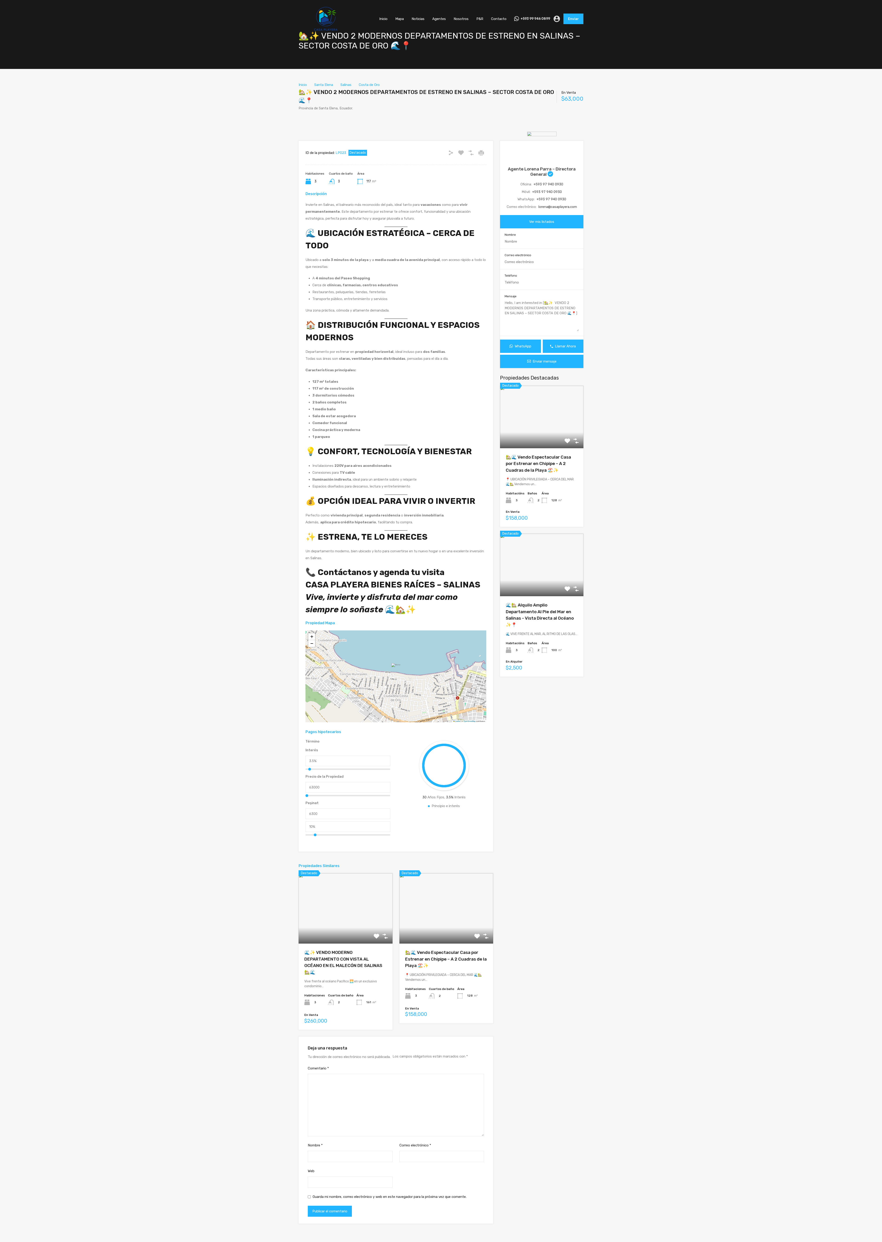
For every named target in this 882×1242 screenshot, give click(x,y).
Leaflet (457, 721)
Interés (311, 750)
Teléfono (511, 275)
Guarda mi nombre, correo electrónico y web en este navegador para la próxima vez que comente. (389, 1197)
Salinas (345, 85)
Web (311, 1171)
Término (312, 741)
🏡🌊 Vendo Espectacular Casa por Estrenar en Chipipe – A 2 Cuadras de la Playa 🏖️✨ (446, 959)
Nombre (315, 1145)
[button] (396, 669)
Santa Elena (323, 85)
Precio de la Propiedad (324, 776)
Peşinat (312, 803)
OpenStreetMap (469, 721)
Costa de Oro (369, 85)
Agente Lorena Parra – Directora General (542, 171)
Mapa (399, 19)
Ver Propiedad (345, 930)
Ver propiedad (541, 436)
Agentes (439, 19)
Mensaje (511, 296)
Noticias (418, 19)
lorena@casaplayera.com (557, 207)
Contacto (498, 19)
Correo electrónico (415, 1145)
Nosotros (461, 19)
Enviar (573, 19)
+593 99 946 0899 (535, 19)
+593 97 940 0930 (548, 184)
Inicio (383, 19)
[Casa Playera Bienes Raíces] (326, 31)
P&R (479, 19)
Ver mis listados (541, 222)
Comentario (318, 1068)
